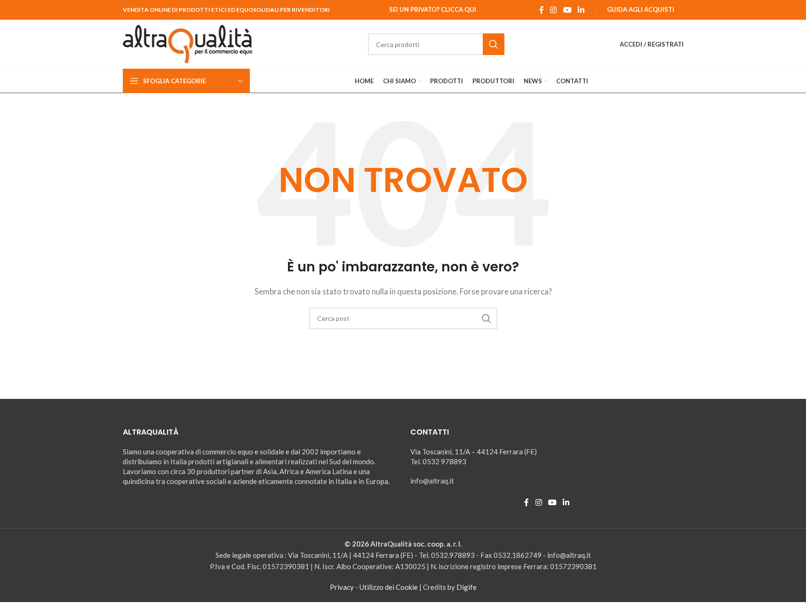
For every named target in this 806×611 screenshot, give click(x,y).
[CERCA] (493, 44)
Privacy (342, 587)
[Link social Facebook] (541, 10)
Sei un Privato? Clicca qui (432, 9)
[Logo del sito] (188, 43)
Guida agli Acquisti (640, 9)
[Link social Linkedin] (581, 10)
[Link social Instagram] (553, 10)
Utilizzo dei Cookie (388, 587)
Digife (466, 587)
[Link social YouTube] (567, 10)
